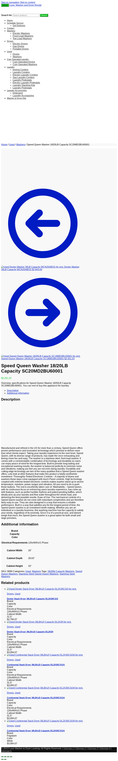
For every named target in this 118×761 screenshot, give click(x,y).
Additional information (18, 393)
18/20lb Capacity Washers (60, 571)
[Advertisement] (59, 122)
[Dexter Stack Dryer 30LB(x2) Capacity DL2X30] (39, 622)
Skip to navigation (10, 2)
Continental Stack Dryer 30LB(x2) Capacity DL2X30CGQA (36, 664)
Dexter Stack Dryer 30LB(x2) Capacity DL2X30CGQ (32, 598)
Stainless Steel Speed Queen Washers (38, 574)
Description (13, 390)
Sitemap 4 (105, 748)
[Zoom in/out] (11, 756)
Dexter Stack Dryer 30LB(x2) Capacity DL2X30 (30, 631)
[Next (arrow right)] (5, 759)
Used (12, 144)
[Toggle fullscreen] (8, 756)
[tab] (45, 390)
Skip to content (27, 2)
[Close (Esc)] (2, 756)
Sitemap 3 (93, 748)
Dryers (10, 594)
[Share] (5, 756)
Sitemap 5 (6, 751)
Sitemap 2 (81, 748)
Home (4, 144)
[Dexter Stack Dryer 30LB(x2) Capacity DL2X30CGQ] (42, 589)
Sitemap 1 (68, 748)
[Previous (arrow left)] (2, 759)
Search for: (6, 15)
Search (44, 15)
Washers (20, 144)
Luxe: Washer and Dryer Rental (25, 5)
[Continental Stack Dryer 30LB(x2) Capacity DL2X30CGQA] (45, 655)
